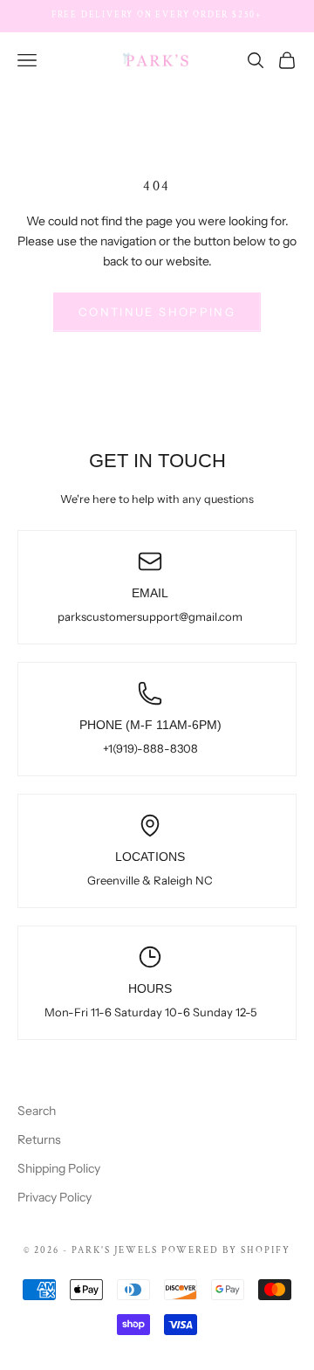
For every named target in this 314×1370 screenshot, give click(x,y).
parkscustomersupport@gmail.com (150, 616)
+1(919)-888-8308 (150, 748)
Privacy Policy (54, 1197)
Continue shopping (157, 312)
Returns (39, 1139)
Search (36, 1111)
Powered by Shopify (225, 1250)
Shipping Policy (58, 1168)
